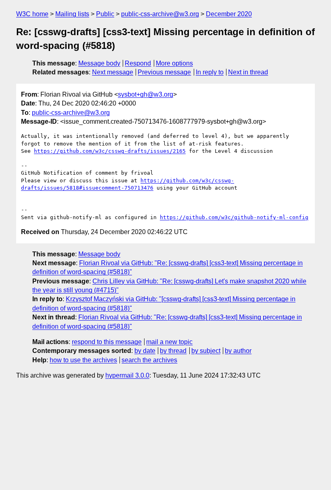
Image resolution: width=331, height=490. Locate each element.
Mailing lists (72, 14)
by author (238, 350)
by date (144, 350)
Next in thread (248, 72)
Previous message (164, 72)
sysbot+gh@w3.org (145, 94)
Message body (99, 63)
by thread (173, 350)
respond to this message (107, 341)
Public (105, 14)
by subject (205, 350)
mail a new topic (169, 341)
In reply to (210, 72)
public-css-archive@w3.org (160, 14)
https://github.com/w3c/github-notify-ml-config (234, 217)
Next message (112, 72)
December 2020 (229, 14)
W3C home (32, 14)
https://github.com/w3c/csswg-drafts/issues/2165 (110, 151)
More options (174, 63)
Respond (138, 63)
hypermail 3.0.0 (127, 375)
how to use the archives (83, 360)
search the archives (149, 360)
